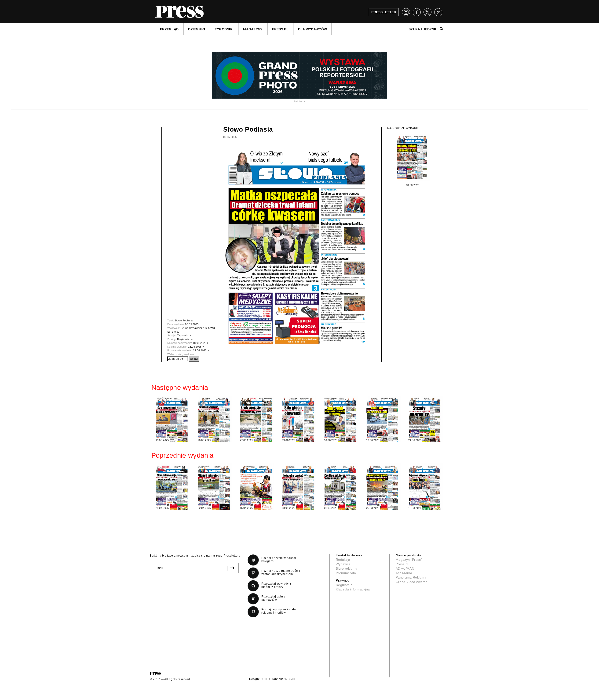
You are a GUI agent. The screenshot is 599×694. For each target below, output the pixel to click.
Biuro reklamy (346, 568)
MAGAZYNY (252, 29)
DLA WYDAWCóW (312, 29)
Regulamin (344, 585)
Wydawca (343, 564)
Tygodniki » (184, 335)
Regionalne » (185, 339)
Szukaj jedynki (423, 29)
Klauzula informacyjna (353, 589)
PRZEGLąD (169, 29)
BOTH (264, 679)
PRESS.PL (280, 29)
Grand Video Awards (411, 582)
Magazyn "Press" (409, 559)
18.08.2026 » (200, 343)
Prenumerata (346, 573)
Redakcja (343, 559)
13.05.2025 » (196, 346)
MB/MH (290, 679)
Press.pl (402, 564)
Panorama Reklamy (411, 577)
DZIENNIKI (196, 29)
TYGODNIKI (224, 29)
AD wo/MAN (405, 568)
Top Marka (404, 573)
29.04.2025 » (201, 350)
